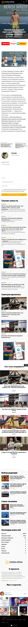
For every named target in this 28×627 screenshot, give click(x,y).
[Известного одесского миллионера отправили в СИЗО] (5, 507)
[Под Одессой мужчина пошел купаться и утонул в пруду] (5, 515)
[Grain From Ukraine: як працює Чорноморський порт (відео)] (5, 494)
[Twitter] (14, 48)
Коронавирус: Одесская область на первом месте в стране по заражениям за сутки (6, 145)
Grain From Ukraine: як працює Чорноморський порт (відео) (18, 492)
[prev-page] (12, 460)
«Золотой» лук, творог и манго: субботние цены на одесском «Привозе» (17, 477)
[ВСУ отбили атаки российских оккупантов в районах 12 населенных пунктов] (5, 486)
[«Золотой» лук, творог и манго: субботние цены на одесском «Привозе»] (5, 478)
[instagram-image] (4, 601)
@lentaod (7, 592)
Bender (10, 36)
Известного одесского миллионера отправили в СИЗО (17, 506)
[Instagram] (12, 588)
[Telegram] (15, 588)
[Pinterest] (18, 48)
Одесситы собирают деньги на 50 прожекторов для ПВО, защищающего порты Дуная (18, 522)
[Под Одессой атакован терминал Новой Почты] (14, 326)
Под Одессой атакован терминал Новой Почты (14, 409)
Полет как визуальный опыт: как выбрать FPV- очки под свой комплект (12, 207)
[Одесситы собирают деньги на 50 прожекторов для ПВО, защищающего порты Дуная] (5, 523)
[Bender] (6, 37)
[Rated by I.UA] (14, 625)
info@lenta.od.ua (12, 580)
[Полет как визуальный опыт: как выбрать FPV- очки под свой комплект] (14, 303)
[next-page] (15, 460)
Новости (4, 23)
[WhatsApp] (21, 48)
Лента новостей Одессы (11, 617)
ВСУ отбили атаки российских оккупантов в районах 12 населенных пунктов (18, 485)
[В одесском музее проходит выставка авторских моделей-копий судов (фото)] (14, 422)
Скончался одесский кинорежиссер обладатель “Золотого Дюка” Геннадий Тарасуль (21, 145)
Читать (25, 593)
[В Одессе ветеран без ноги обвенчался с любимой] (14, 444)
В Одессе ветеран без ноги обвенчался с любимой (14, 453)
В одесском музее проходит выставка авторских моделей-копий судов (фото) (13, 228)
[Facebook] (11, 48)
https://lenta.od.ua (15, 155)
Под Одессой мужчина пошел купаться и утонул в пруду (18, 513)
